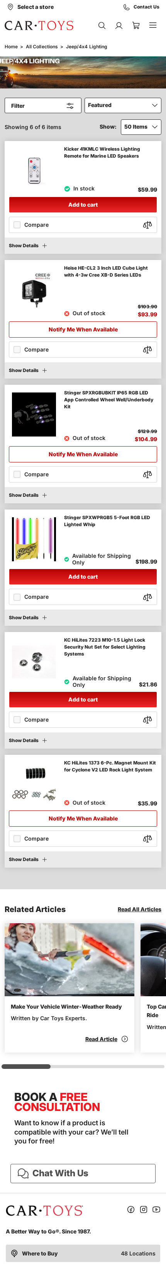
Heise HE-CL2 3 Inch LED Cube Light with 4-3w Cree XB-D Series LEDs (106, 271)
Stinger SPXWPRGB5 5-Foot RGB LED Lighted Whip (107, 521)
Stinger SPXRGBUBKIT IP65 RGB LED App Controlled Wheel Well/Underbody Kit (108, 399)
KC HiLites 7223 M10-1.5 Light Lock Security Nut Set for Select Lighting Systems (105, 647)
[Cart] (135, 25)
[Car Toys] (39, 25)
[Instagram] (143, 1211)
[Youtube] (156, 1211)
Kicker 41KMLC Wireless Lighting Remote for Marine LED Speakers (102, 152)
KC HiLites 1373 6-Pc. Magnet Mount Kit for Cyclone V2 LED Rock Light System (110, 766)
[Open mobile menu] (152, 25)
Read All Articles (139, 909)
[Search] (101, 25)
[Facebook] (131, 1211)
